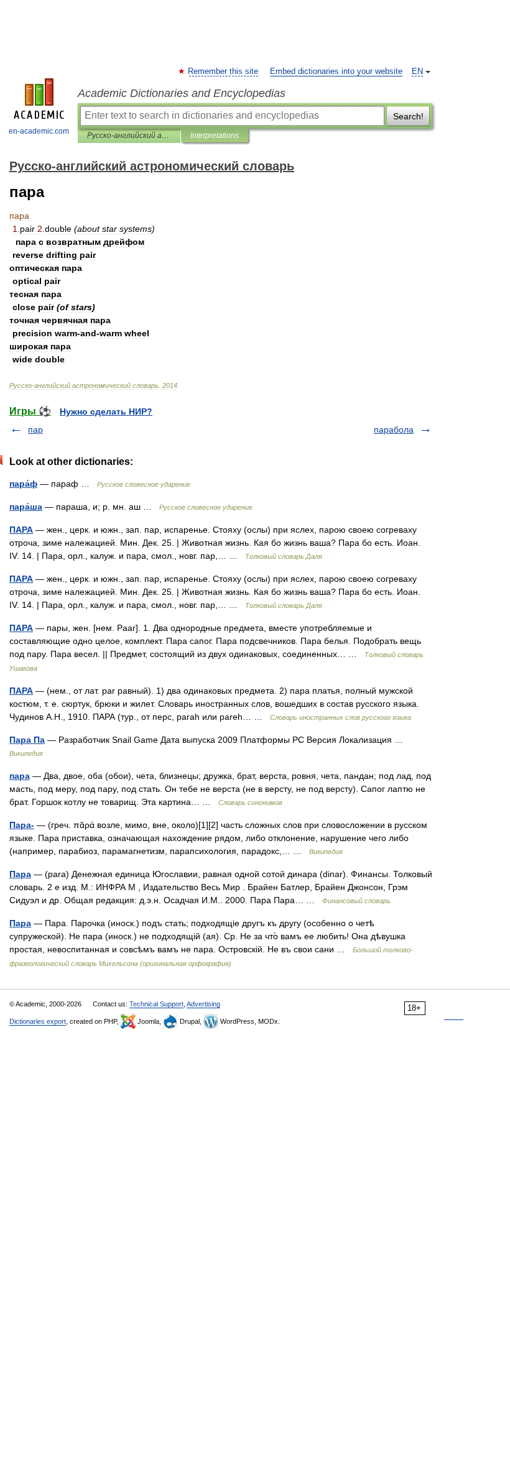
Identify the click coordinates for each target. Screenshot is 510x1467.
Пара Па (27, 740)
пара (19, 776)
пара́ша (25, 507)
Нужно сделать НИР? (106, 411)
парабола (394, 430)
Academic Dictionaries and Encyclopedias (181, 93)
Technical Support (156, 1004)
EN (417, 71)
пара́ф (23, 484)
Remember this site (223, 71)
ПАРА (21, 530)
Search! (408, 116)
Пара (20, 874)
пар (35, 430)
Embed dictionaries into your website (336, 71)
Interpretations (214, 135)
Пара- (21, 825)
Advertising (203, 1004)
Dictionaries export (37, 1021)
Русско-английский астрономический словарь (129, 135)
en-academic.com (39, 131)
